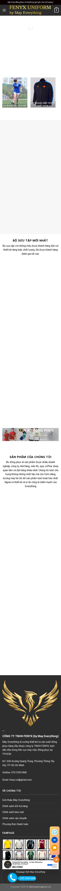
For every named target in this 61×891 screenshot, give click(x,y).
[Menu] (4, 10)
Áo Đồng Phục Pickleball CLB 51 (34, 287)
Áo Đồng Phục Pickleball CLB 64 (34, 364)
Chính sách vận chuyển (14, 818)
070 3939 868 (27, 878)
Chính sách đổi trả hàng (15, 806)
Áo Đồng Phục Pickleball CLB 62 (34, 403)
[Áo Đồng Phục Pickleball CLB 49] (34, 309)
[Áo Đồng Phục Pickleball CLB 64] (34, 347)
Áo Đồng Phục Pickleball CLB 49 (34, 325)
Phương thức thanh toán (15, 824)
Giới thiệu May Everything (16, 800)
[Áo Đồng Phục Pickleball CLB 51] (34, 270)
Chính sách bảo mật (13, 812)
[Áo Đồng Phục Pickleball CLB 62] (34, 386)
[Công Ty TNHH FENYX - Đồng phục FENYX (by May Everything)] (30, 10)
